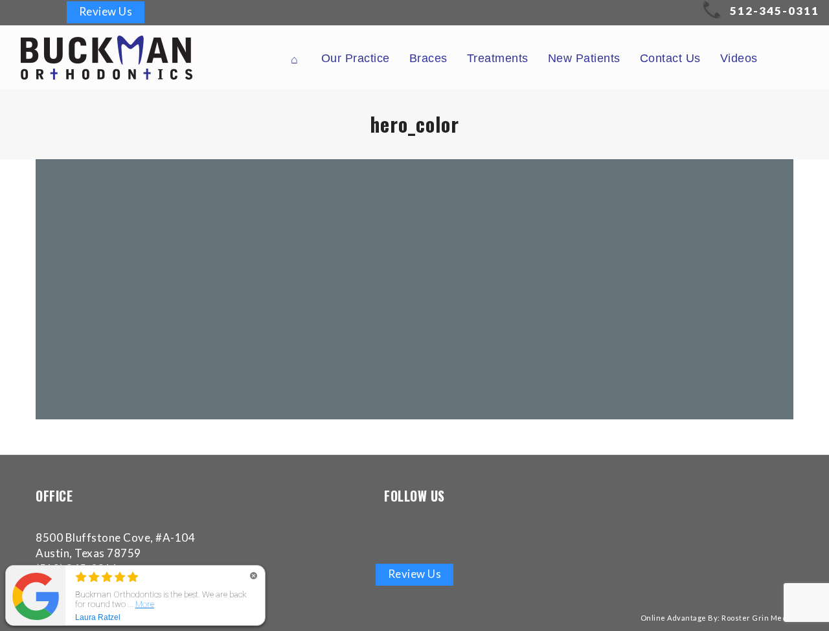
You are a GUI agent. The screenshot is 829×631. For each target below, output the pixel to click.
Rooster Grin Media (757, 618)
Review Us (106, 11)
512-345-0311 (774, 10)
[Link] (21, 11)
